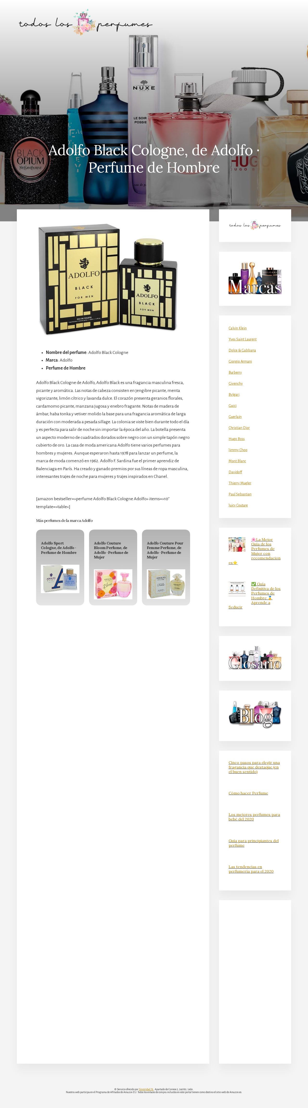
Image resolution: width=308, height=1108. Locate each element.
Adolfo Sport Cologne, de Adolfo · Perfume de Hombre (58, 548)
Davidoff (235, 472)
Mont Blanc (237, 461)
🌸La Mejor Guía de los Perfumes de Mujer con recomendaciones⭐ (255, 551)
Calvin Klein (238, 328)
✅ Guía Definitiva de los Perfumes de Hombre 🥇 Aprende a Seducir (255, 595)
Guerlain (235, 417)
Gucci (233, 406)
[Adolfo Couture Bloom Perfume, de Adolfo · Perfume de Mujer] (113, 584)
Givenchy (236, 383)
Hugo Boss (237, 439)
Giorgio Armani (240, 361)
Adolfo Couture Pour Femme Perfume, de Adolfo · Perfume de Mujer (165, 550)
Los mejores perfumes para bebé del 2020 (254, 816)
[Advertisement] (154, 80)
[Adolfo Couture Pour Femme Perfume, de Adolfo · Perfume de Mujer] (166, 584)
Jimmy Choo (238, 450)
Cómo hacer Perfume (248, 793)
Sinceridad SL (146, 1089)
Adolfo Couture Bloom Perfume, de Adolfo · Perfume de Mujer (111, 550)
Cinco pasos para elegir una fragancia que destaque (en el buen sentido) (254, 767)
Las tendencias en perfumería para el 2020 (251, 869)
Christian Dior (239, 428)
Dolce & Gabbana (242, 350)
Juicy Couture (238, 505)
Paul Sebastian (240, 494)
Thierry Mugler (240, 483)
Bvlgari (234, 395)
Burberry (235, 372)
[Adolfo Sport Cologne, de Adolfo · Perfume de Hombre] (60, 579)
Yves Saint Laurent (243, 339)
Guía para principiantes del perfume (254, 843)
